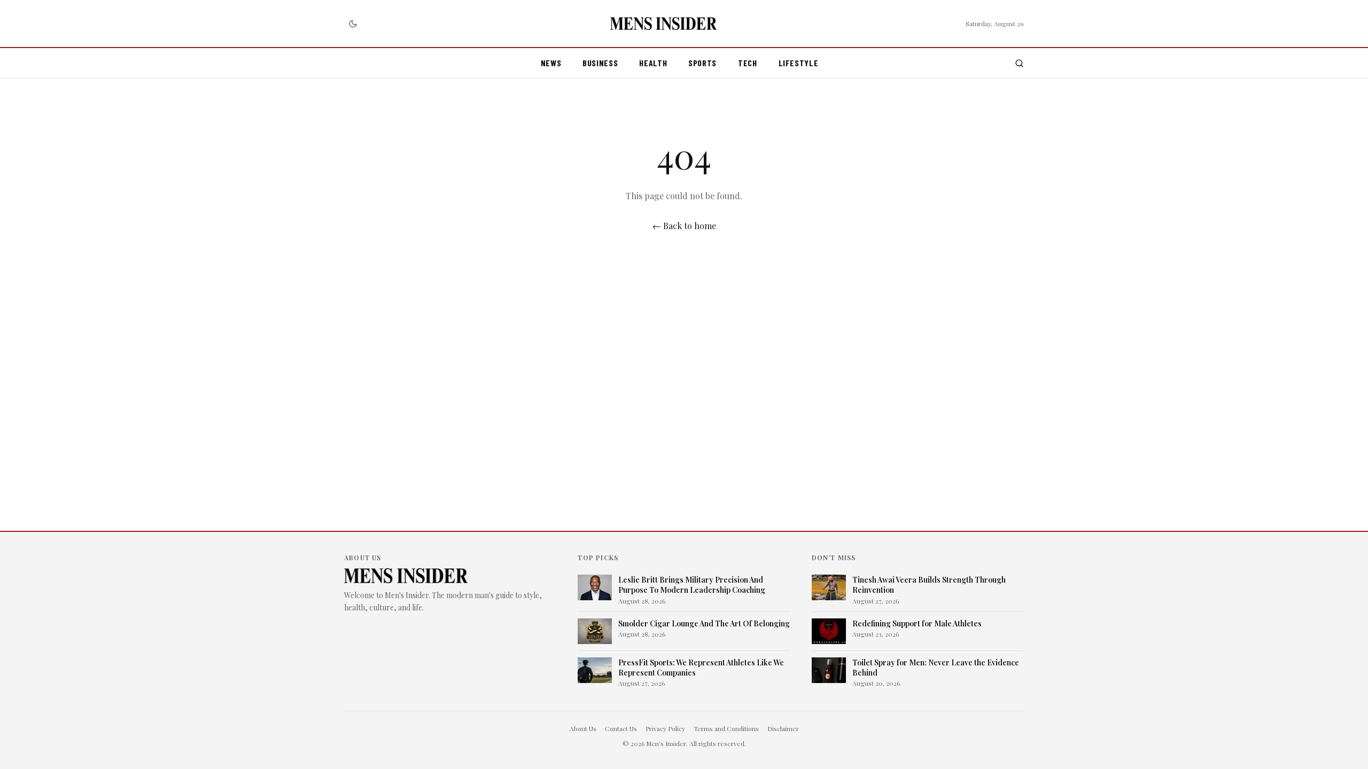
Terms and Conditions (726, 728)
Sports (702, 63)
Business (600, 63)
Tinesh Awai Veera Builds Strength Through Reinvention (929, 585)
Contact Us (621, 728)
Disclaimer (783, 728)
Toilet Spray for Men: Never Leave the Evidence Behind (935, 667)
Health (653, 63)
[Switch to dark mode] (352, 23)
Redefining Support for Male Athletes (917, 623)
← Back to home (684, 225)
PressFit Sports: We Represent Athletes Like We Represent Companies (701, 667)
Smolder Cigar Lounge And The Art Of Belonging (704, 623)
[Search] (1019, 63)
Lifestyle (799, 63)
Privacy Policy (665, 728)
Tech (747, 63)
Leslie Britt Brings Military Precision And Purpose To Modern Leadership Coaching (691, 585)
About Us (583, 728)
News (551, 63)
